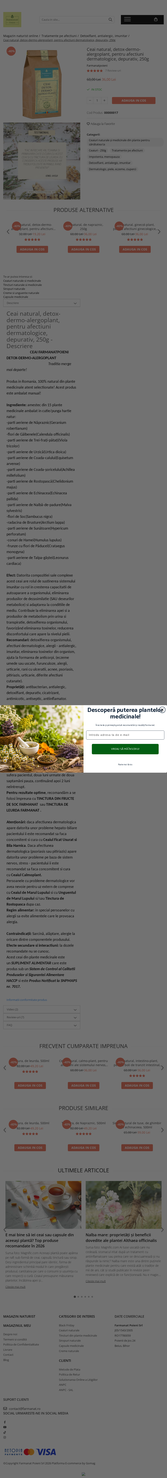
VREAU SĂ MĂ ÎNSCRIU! (125, 749)
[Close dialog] (162, 710)
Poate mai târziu (125, 765)
